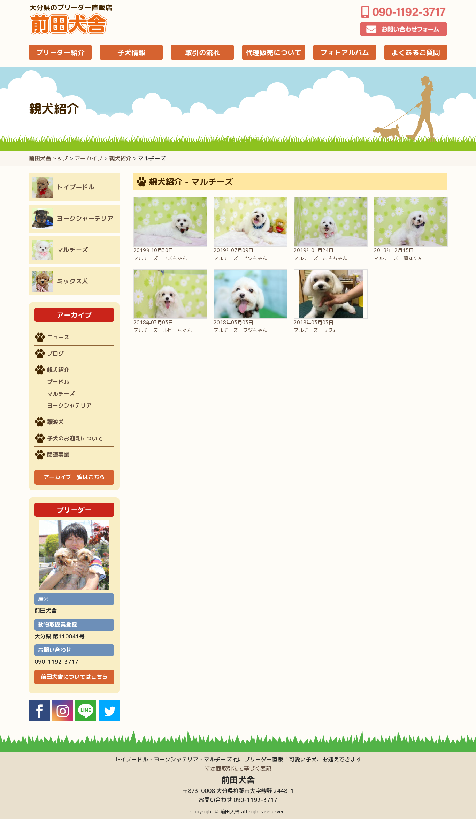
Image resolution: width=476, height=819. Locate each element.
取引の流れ (202, 52)
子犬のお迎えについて (75, 438)
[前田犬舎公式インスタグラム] (62, 719)
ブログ (55, 353)
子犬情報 (131, 52)
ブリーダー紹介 (60, 52)
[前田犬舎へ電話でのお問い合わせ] (403, 11)
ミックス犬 (72, 281)
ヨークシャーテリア (85, 218)
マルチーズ (72, 249)
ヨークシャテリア (69, 405)
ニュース (58, 337)
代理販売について (273, 52)
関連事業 (58, 454)
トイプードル (75, 187)
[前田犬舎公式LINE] (85, 719)
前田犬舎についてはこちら (74, 677)
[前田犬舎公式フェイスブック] (39, 719)
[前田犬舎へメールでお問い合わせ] (403, 29)
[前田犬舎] (71, 33)
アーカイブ (88, 158)
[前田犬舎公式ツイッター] (109, 719)
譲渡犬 (55, 422)
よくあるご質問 (415, 52)
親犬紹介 (120, 158)
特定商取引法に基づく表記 (238, 768)
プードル (58, 382)
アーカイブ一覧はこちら (74, 477)
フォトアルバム (344, 52)
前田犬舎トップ (48, 158)
